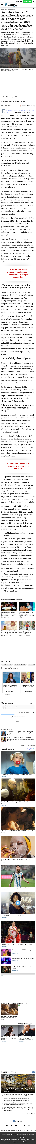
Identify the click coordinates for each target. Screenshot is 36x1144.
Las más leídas (8, 1072)
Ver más (30, 1113)
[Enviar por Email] (15, 97)
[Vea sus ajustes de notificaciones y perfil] (33, 1)
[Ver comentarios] (33, 9)
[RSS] (25, 1125)
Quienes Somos (11, 1130)
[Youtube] (16, 1125)
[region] (18, 723)
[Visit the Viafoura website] (31, 745)
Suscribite (27, 1)
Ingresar (19, 1)
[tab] (7, 713)
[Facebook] (7, 1125)
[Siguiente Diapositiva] (33, 682)
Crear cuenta (30, 700)
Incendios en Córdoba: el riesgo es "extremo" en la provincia (18, 466)
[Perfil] (18, 1122)
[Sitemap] (29, 1125)
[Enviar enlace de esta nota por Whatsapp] (11, 97)
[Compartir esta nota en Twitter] (7, 97)
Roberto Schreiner (7, 664)
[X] (11, 1125)
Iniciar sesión (23, 700)
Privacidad (26, 1130)
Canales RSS (4, 1130)
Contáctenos (19, 1130)
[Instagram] (20, 1125)
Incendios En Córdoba (20, 664)
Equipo (31, 1130)
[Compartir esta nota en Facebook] (2, 97)
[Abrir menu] (2, 5)
